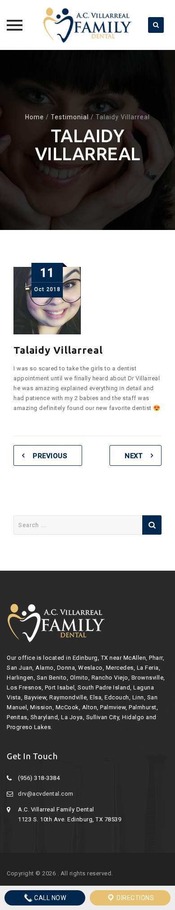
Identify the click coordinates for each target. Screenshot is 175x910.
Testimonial (70, 117)
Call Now (49, 897)
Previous (50, 456)
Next (133, 456)
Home (34, 117)
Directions (134, 897)
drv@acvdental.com (46, 793)
